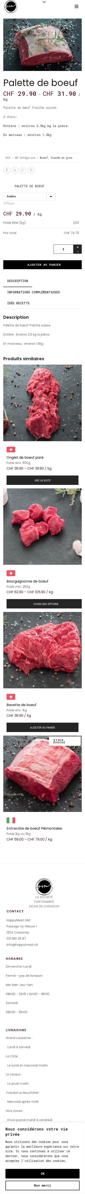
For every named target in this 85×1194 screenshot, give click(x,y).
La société (44, 897)
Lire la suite (43, 480)
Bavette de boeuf (21, 704)
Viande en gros (61, 157)
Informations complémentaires (33, 292)
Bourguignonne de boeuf (27, 581)
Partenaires (44, 901)
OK (42, 1174)
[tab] (17, 281)
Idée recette (18, 303)
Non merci (42, 1185)
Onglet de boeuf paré (25, 457)
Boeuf (44, 157)
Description (17, 281)
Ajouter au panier (44, 265)
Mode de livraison (44, 906)
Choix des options (45, 604)
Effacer (9, 203)
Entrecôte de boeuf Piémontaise (34, 828)
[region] (42, 1158)
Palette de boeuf (29, 186)
